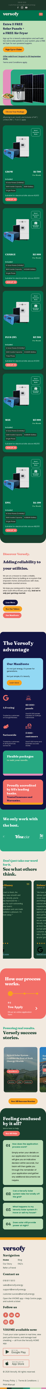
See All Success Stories (23, 1101)
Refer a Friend (9, 1267)
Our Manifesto (12, 615)
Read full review (12, 954)
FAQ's (20, 1263)
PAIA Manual (9, 1384)
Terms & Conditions (27, 1380)
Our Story (7, 1263)
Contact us (11, 1274)
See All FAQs (11, 1133)
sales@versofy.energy (13, 1285)
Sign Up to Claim (13, 49)
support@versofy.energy (14, 1289)
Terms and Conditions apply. (15, 62)
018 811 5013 (22, 2)
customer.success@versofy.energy (22, 5)
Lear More (10, 602)
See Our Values (12, 609)
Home (6, 1259)
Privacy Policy (9, 1380)
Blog (20, 1259)
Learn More (14, 683)
